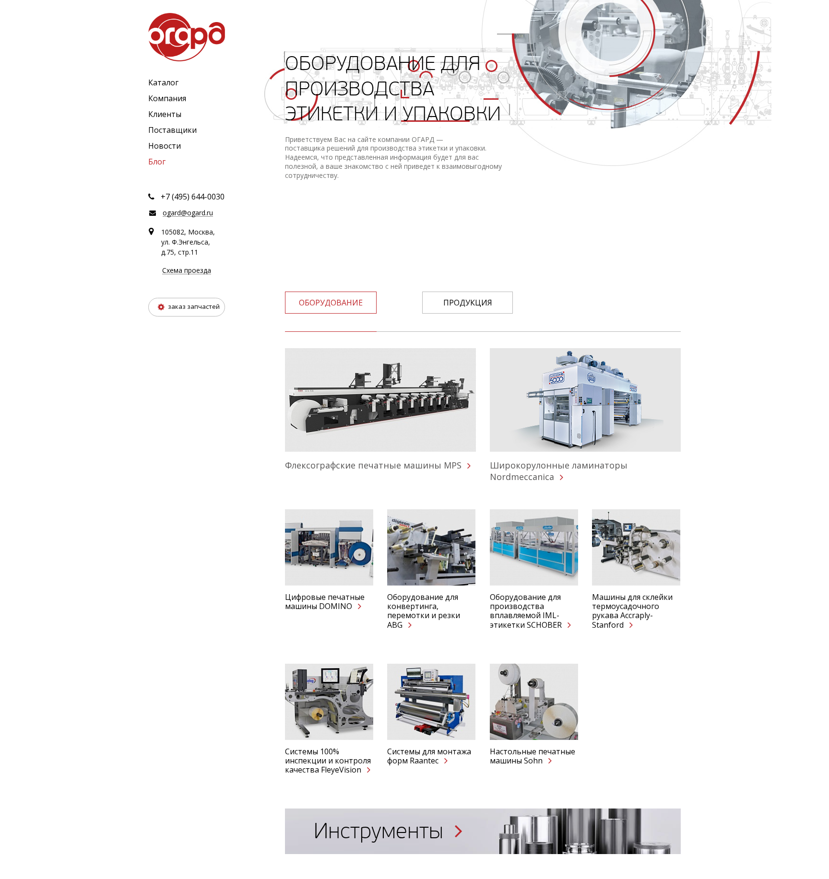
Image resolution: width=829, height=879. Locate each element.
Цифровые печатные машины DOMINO (325, 602)
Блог (157, 161)
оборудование (331, 302)
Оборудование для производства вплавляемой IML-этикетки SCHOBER (527, 611)
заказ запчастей (193, 306)
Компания (167, 98)
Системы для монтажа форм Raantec (429, 756)
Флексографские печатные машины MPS (374, 465)
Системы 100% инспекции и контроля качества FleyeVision (328, 761)
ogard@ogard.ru (188, 213)
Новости (164, 146)
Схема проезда (186, 270)
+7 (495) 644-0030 (193, 196)
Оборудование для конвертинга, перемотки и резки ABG (423, 611)
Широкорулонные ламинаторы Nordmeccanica (559, 470)
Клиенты (164, 114)
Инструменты (381, 831)
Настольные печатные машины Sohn (532, 756)
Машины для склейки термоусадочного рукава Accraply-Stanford (632, 611)
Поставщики (172, 130)
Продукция (467, 302)
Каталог (163, 82)
